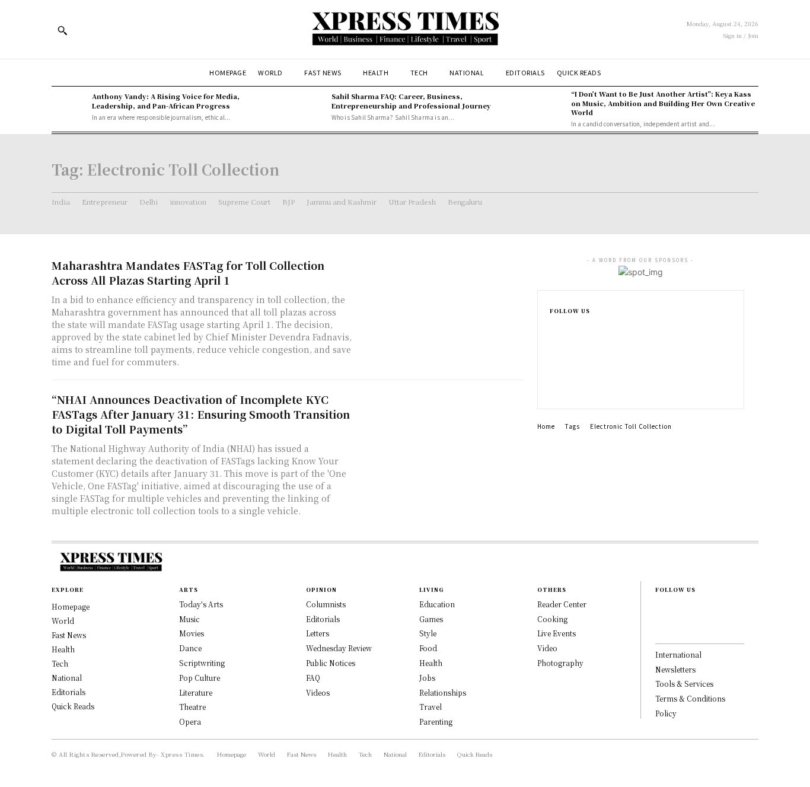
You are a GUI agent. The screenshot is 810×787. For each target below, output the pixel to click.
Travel (430, 707)
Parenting (435, 721)
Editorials (323, 619)
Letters (317, 633)
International (678, 654)
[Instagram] (553, 349)
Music (189, 619)
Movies (191, 633)
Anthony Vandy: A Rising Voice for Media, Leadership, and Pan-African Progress (166, 100)
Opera (190, 721)
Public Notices (330, 663)
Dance (190, 648)
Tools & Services (684, 683)
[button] (62, 30)
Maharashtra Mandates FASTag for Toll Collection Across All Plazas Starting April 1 (188, 272)
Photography (560, 663)
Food (428, 648)
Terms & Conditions (690, 698)
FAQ (313, 678)
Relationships (442, 692)
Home (546, 426)
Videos (318, 692)
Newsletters (675, 669)
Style (427, 633)
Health (430, 663)
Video (547, 648)
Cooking (552, 619)
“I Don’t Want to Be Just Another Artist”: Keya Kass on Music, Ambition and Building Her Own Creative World (663, 103)
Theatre (192, 707)
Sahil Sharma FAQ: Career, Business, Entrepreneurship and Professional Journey (411, 100)
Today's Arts (201, 604)
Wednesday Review (339, 648)
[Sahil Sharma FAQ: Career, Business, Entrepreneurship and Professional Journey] (308, 107)
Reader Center (561, 604)
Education (437, 604)
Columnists (326, 604)
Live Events (556, 633)
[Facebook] (553, 330)
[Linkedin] (553, 368)
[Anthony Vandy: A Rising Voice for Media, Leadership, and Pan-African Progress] (69, 107)
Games (431, 619)
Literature (195, 692)
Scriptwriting (202, 663)
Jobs (427, 678)
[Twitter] (553, 387)
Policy (666, 713)
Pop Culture (199, 678)
